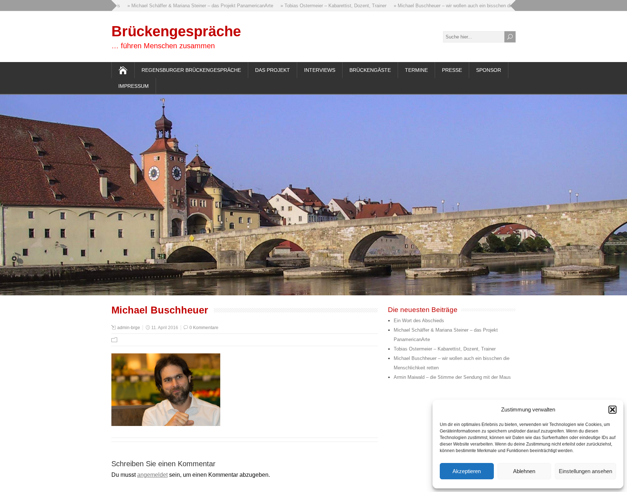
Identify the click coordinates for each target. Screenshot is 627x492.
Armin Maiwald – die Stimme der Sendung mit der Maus (452, 377)
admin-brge (128, 327)
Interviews (319, 70)
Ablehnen (524, 471)
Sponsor (488, 70)
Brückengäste (370, 70)
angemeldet (152, 475)
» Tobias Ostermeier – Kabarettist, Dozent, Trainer (325, 5)
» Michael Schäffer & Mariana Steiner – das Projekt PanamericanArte (192, 5)
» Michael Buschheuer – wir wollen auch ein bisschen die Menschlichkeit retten (468, 5)
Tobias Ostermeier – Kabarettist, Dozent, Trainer (445, 349)
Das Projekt (272, 70)
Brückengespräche (176, 31)
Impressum (133, 86)
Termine (416, 70)
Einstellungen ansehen (585, 471)
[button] (612, 409)
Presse (452, 70)
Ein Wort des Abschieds (419, 320)
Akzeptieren (466, 471)
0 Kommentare (203, 327)
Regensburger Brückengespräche (191, 70)
